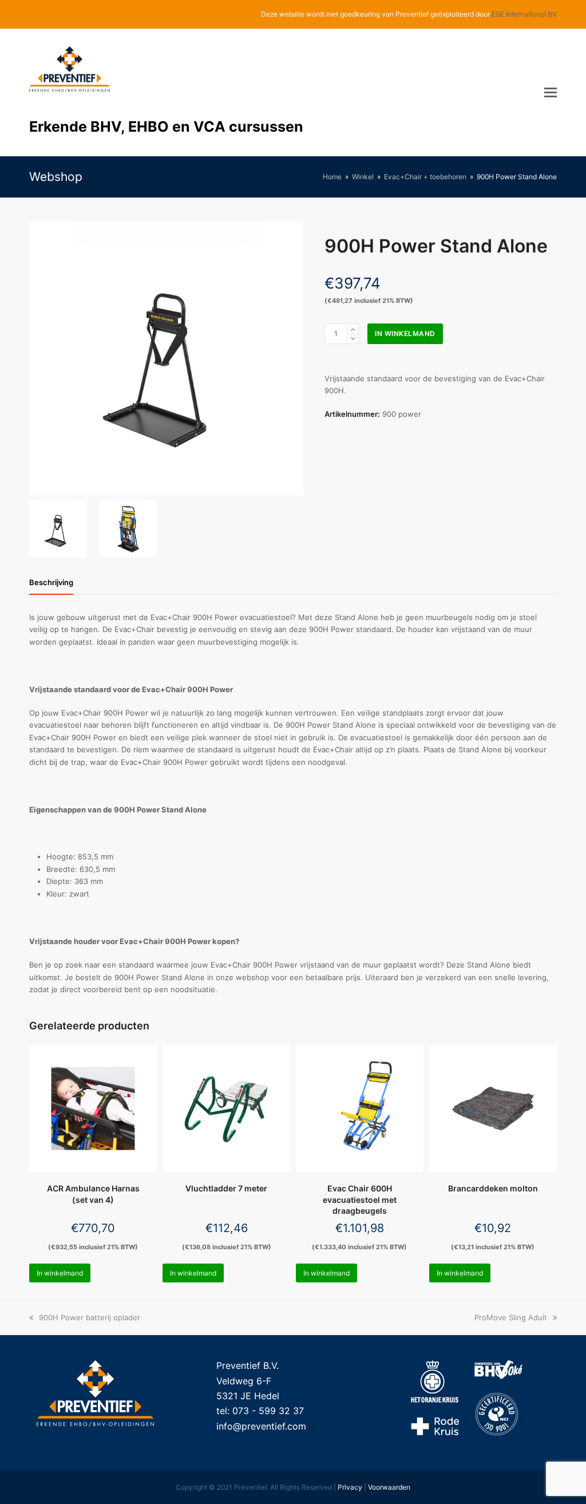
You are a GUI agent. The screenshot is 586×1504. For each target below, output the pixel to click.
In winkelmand (405, 333)
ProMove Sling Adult (510, 1317)
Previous (39, 358)
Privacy (350, 1487)
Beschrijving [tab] (51, 582)
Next (293, 358)
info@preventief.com (261, 1426)
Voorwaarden (389, 1487)
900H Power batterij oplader (89, 1317)
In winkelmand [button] (60, 1273)
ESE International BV (524, 14)
